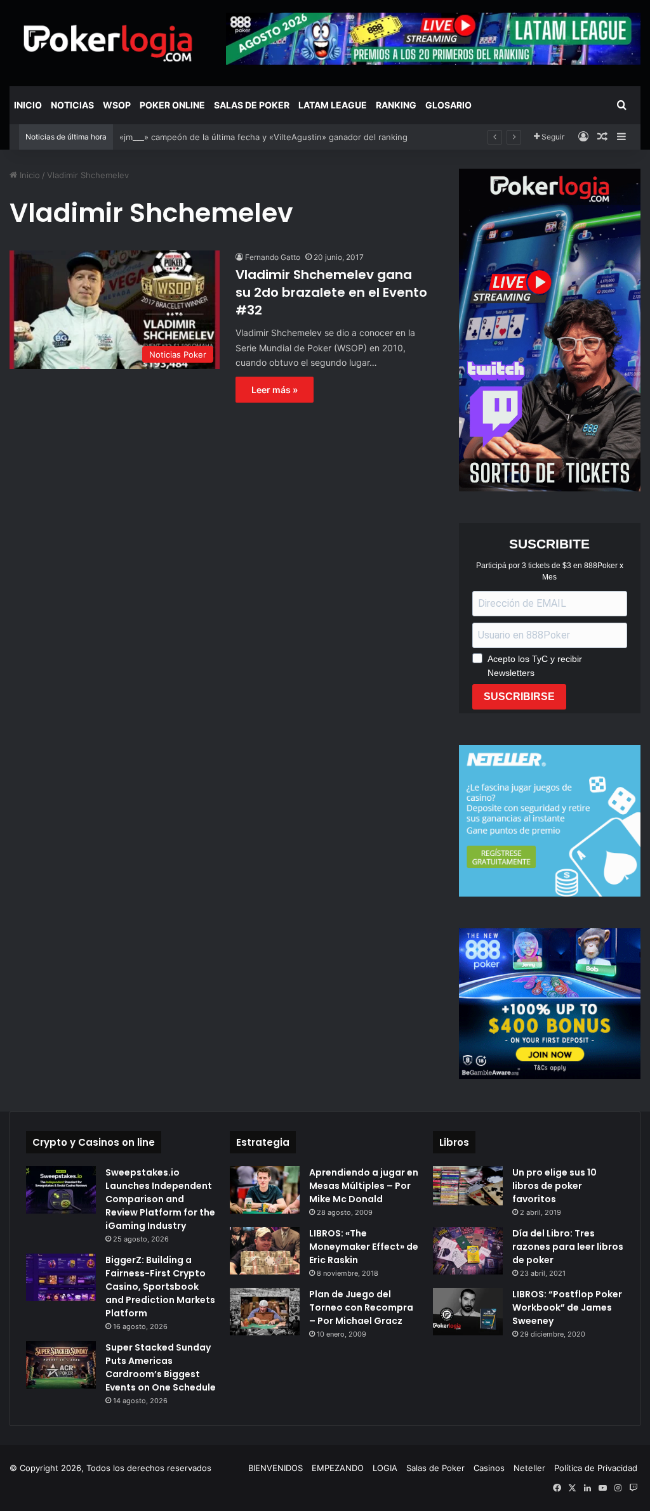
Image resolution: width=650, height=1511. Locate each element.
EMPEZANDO (338, 1468)
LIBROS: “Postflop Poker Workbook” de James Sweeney (567, 1307)
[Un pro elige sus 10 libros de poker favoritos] (468, 1185)
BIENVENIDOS (275, 1468)
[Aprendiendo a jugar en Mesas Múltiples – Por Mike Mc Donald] (265, 1190)
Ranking (396, 105)
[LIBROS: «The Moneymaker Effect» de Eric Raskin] (265, 1250)
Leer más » (274, 389)
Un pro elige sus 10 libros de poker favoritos (554, 1185)
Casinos (489, 1468)
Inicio (28, 105)
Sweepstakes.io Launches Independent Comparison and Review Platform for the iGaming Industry (160, 1199)
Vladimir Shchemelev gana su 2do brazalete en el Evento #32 (331, 292)
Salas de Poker (251, 105)
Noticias (72, 105)
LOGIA (385, 1468)
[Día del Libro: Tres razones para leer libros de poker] (468, 1250)
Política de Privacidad (595, 1468)
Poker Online (172, 105)
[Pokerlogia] (108, 43)
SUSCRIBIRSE (519, 696)
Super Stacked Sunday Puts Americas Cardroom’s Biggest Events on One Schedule (160, 1367)
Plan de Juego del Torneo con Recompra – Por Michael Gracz (361, 1307)
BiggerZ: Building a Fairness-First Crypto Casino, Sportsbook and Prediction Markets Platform (160, 1287)
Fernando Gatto (272, 257)
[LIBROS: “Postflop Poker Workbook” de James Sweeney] (468, 1311)
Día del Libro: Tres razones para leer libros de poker (567, 1246)
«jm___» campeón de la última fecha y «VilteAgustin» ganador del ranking (263, 137)
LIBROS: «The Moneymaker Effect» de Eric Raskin (363, 1246)
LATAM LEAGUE (332, 105)
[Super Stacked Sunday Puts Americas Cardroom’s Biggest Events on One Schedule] (61, 1365)
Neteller (529, 1468)
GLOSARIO (448, 105)
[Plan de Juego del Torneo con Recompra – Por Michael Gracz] (265, 1311)
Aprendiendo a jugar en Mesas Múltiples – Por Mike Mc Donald (363, 1185)
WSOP (117, 105)
